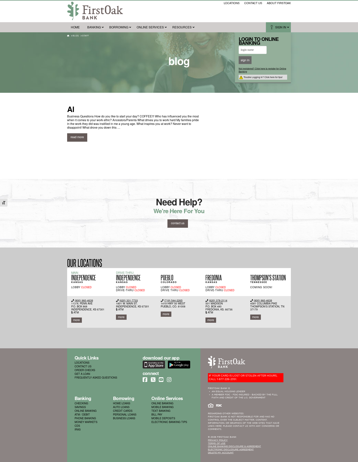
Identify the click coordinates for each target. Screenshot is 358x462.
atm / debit (82, 414)
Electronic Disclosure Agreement (231, 450)
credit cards (122, 411)
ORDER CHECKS (85, 370)
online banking (86, 411)
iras (78, 429)
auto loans (121, 407)
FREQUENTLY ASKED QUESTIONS (96, 377)
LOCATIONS (82, 362)
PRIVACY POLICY (218, 440)
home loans (121, 403)
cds (77, 425)
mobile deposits (163, 418)
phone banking (85, 418)
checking (81, 403)
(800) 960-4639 (84, 300)
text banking (160, 411)
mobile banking (162, 407)
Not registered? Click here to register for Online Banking (262, 70)
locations (232, 3)
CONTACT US (83, 366)
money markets (86, 422)
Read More (77, 137)
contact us (253, 3)
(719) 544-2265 (173, 300)
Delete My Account (221, 453)
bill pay (156, 414)
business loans (124, 418)
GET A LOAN (82, 374)
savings (80, 407)
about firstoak (279, 3)
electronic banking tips (169, 422)
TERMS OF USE (216, 443)
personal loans (124, 414)
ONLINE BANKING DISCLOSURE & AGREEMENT (234, 446)
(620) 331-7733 (128, 300)
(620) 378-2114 (218, 300)
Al (70, 109)
